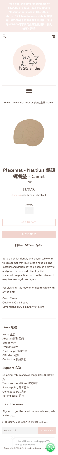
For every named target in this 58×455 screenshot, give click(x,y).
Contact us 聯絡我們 (14, 359)
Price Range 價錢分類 (14, 351)
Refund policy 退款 (13, 395)
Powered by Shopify (44, 448)
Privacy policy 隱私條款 (15, 387)
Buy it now (29, 234)
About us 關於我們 (13, 338)
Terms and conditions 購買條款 (20, 383)
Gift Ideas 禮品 (10, 355)
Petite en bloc (28, 448)
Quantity (29, 204)
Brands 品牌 (9, 342)
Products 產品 (10, 346)
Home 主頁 (8, 334)
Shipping (16, 195)
